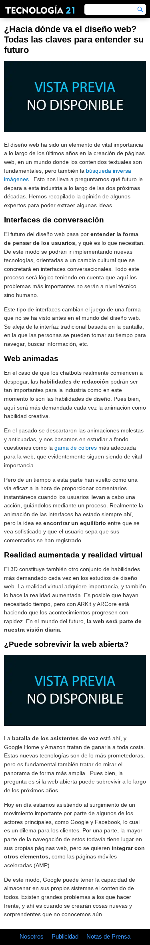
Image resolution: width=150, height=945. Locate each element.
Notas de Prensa (108, 936)
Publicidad (65, 936)
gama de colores (75, 447)
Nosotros (32, 936)
